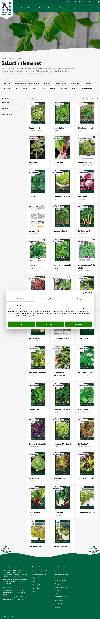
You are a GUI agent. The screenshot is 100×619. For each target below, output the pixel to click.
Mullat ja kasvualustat (60, 584)
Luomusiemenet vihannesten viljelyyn (27, 83)
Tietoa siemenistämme (39, 574)
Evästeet (34, 592)
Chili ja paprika (76, 83)
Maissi (34, 88)
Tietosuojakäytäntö (38, 588)
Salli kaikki (78, 324)
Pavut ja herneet (61, 83)
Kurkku (88, 83)
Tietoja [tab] (79, 299)
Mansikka (7, 88)
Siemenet (11, 58)
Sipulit (25, 88)
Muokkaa (49, 324)
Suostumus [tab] (21, 299)
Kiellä (21, 324)
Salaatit (74, 88)
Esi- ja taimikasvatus (60, 604)
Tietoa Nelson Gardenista (87, 2)
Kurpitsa (52, 88)
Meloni (43, 88)
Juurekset (63, 88)
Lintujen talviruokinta (60, 587)
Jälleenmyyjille (72, 2)
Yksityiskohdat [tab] (50, 299)
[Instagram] (99, 2)
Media (33, 581)
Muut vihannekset (87, 88)
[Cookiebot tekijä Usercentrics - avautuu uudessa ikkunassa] (83, 293)
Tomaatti (7, 83)
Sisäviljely (57, 607)
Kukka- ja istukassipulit (61, 574)
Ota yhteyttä (36, 578)
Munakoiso (47, 83)
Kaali (16, 88)
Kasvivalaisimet (59, 600)
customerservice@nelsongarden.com (14, 597)
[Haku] (98, 8)
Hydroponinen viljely (60, 597)
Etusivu (4, 58)
